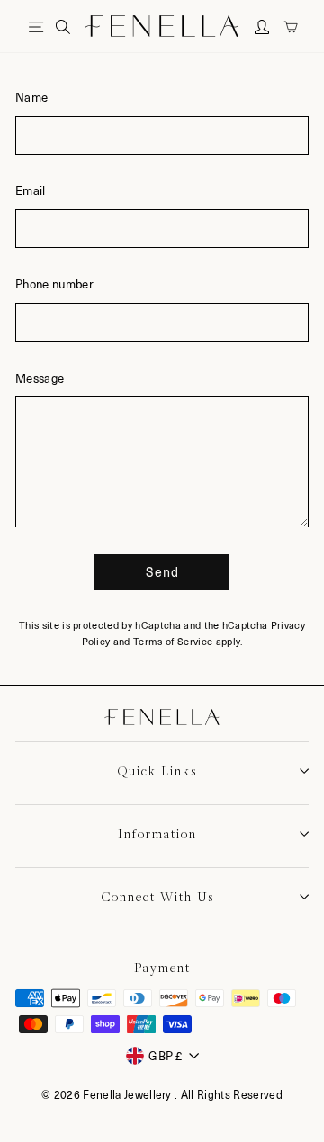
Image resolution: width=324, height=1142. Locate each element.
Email (30, 190)
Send (162, 571)
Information (157, 834)
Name (31, 96)
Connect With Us (158, 897)
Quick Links (157, 771)
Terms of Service (172, 641)
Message (39, 377)
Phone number (54, 283)
